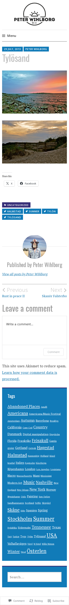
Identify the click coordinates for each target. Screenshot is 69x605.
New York (37, 489)
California (14, 427)
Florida (11, 441)
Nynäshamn (13, 496)
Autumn (28, 420)
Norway (51, 489)
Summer (34, 211)
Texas (56, 527)
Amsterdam (13, 420)
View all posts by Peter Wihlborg (25, 274)
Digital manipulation (35, 434)
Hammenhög (33, 456)
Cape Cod (27, 427)
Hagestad (45, 447)
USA (52, 535)
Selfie (38, 502)
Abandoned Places (23, 406)
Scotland (29, 503)
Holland (44, 455)
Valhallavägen (16, 543)
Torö (9, 536)
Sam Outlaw (44, 496)
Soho (23, 510)
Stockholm (19, 518)
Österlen (36, 550)
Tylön (51, 211)
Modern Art (14, 483)
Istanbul (11, 463)
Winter (13, 551)
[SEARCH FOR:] (34, 577)
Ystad (23, 552)
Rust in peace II (15, 292)
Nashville (44, 482)
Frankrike (24, 441)
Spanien (31, 510)
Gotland (21, 448)
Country (40, 427)
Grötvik (32, 448)
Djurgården (54, 434)
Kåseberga (41, 462)
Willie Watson (48, 544)
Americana (17, 413)
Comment (54, 352)
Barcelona (42, 420)
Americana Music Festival (45, 414)
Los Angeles (42, 469)
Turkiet (16, 536)
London (30, 469)
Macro (11, 475)
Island (52, 456)
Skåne (13, 510)
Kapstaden (30, 463)
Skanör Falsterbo (54, 292)
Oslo (23, 496)
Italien (20, 463)
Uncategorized (18, 205)
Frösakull (40, 440)
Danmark (14, 434)
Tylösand (14, 217)
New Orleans (23, 490)
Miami (36, 475)
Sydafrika (12, 527)
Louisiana (55, 469)
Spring (43, 510)
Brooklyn (54, 420)
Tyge (23, 536)
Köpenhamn (15, 469)
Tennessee (41, 527)
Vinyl (30, 543)
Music (29, 482)
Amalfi (44, 406)
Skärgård (46, 503)
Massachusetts (24, 475)
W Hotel (37, 544)
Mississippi (46, 475)
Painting (32, 496)
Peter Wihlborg (36, 49)
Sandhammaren (15, 503)
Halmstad (14, 211)
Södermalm (24, 527)
